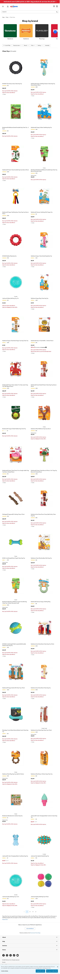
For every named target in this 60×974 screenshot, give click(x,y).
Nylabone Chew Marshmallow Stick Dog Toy (41, 558)
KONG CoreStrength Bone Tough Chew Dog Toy (13, 558)
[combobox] (30, 11)
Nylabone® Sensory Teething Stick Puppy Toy (41, 212)
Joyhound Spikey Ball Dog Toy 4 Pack (40, 896)
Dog (3, 17)
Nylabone (26, 38)
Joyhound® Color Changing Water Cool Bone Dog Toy (15, 856)
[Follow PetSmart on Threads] (10, 946)
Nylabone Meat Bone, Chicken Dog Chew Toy (41, 774)
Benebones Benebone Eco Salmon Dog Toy (12, 815)
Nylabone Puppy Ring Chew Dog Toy (39, 298)
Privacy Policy (5, 957)
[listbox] (30, 32)
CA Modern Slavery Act (7, 962)
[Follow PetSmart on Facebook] (3, 946)
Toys (7, 17)
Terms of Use (5, 955)
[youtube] (17, 946)
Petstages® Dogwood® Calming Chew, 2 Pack (13, 514)
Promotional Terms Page (35, 932)
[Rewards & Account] (8, 6)
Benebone (10, 38)
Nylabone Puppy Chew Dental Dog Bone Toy (41, 256)
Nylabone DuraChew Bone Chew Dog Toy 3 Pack (42, 644)
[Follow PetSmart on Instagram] (7, 946)
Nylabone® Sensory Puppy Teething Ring (40, 601)
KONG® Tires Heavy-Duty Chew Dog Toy (12, 83)
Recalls (3, 952)
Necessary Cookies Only (51, 971)
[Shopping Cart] (57, 6)
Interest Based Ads (6, 959)
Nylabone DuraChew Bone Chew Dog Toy (41, 687)
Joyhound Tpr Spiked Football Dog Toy (40, 856)
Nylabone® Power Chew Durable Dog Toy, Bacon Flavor (15, 169)
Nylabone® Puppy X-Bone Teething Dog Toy (41, 127)
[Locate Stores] (54, 6)
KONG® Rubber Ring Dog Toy (9, 256)
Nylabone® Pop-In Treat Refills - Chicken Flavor (42, 340)
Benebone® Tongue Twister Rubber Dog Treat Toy (14, 428)
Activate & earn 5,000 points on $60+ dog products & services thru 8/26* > (30, 1)
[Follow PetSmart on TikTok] (14, 946)
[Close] (56, 966)
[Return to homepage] (14, 6)
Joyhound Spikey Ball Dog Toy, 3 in (10, 298)
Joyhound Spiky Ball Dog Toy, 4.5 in (10, 896)
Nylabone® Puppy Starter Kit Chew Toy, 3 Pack (13, 687)
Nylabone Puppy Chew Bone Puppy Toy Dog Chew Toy (15, 340)
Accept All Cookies (39, 971)
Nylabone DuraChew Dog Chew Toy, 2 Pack (41, 730)
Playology (42, 38)
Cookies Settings (4, 970)
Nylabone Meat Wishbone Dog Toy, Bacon (41, 428)
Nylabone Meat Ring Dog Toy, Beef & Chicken (13, 774)
